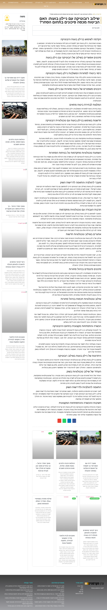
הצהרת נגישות (79, 593)
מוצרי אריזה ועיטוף (64, 2)
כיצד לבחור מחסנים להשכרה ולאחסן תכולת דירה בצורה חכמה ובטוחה (15, 264)
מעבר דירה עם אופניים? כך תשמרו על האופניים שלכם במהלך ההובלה (15, 80)
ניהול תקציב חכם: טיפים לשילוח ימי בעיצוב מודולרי (20, 606)
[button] (34, 28)
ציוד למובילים (39, 2)
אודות (81, 589)
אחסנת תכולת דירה (77, 2)
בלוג (4, 2)
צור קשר (46, 6)
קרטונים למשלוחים (13, 2)
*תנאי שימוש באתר (97, 588)
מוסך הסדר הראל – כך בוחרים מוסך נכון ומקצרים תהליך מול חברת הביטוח (15, 208)
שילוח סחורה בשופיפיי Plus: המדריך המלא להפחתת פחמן (43, 501)
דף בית (87, 2)
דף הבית (99, 14)
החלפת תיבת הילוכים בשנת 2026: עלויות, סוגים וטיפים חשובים (67, 465)
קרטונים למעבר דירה (26, 2)
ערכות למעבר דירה (51, 2)
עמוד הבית (80, 586)
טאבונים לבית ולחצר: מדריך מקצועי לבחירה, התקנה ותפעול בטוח (16, 339)
